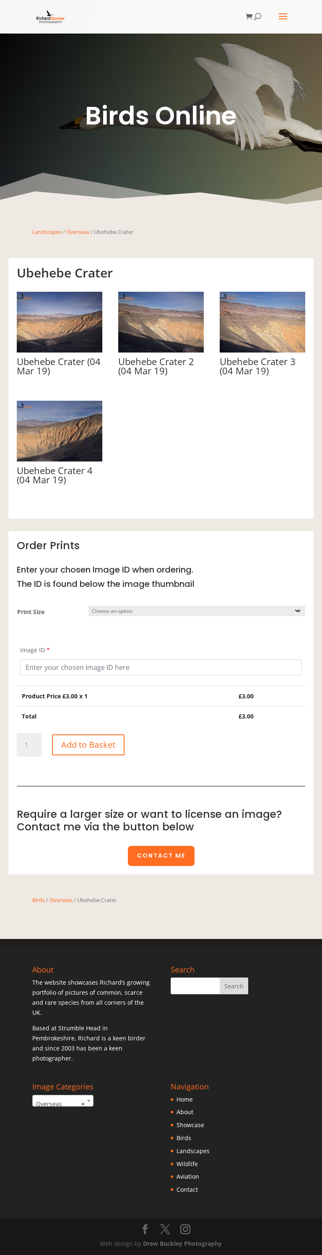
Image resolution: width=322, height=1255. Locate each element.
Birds (38, 900)
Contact (187, 1189)
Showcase (190, 1125)
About (185, 1112)
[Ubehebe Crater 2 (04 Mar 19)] (161, 350)
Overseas (77, 232)
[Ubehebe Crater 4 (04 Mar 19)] (59, 459)
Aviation (188, 1176)
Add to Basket (88, 744)
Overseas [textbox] (60, 1104)
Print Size (30, 612)
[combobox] (62, 1101)
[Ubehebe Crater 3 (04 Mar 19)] (262, 350)
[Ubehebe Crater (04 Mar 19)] (59, 350)
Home (185, 1099)
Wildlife (187, 1164)
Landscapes (47, 232)
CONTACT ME (161, 855)
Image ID (35, 650)
